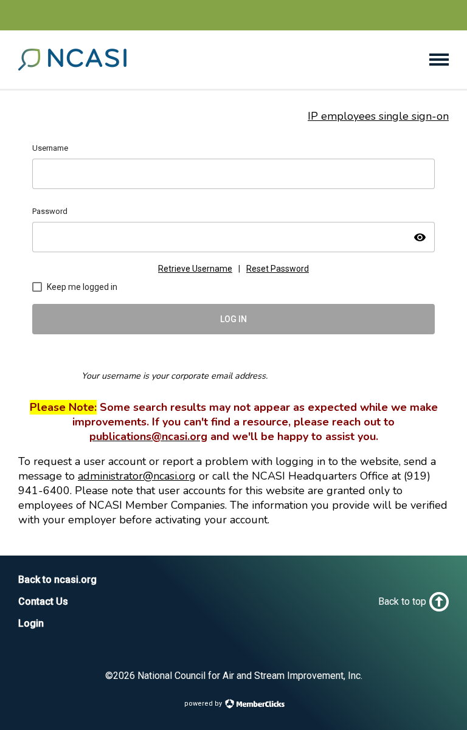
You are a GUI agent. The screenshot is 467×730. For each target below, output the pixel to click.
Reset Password (277, 269)
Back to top (402, 601)
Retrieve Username (195, 269)
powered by (204, 704)
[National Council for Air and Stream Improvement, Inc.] (72, 66)
